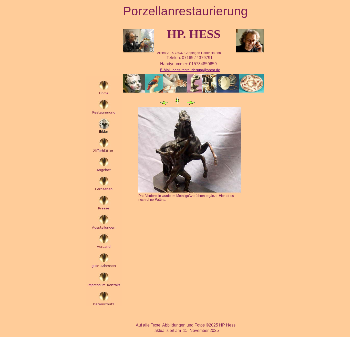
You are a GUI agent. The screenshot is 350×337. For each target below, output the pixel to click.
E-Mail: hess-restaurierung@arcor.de (190, 70)
